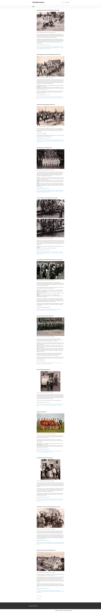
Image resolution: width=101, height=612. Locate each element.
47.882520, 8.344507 (46, 188)
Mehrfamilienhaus (55, 47)
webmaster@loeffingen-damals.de (33, 606)
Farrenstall (47, 591)
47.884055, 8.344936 (46, 497)
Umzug (40, 48)
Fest (60, 309)
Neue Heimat (60, 591)
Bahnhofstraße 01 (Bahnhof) (52, 46)
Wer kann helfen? (50, 309)
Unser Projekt (70, 610)
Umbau (57, 543)
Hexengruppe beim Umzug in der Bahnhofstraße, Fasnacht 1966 (48, 10)
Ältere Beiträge (39, 598)
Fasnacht (38, 47)
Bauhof (45, 591)
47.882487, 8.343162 (46, 94)
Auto (38, 543)
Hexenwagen (51, 47)
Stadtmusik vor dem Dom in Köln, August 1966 (45, 315)
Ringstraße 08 (57, 46)
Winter (58, 543)
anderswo (46, 309)
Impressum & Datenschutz (59, 610)
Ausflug (61, 362)
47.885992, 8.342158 (46, 540)
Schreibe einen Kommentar (45, 48)
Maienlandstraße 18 (57, 542)
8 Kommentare (47, 363)
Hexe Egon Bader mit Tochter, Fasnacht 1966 (45, 457)
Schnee (55, 543)
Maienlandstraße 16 (52, 542)
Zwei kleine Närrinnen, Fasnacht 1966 (43, 369)
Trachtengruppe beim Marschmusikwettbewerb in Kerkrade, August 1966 (49, 259)
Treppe (44, 363)
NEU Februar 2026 (59, 47)
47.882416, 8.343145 (46, 44)
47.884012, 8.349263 (46, 588)
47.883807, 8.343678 (46, 402)
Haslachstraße (47, 590)
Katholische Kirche (53, 591)
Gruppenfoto (44, 47)
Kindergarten (57, 591)
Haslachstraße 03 (55, 590)
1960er (42, 46)
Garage (46, 543)
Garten (50, 591)
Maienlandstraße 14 (47, 542)
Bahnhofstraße (47, 46)
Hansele (52, 543)
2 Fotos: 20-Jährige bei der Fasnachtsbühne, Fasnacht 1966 (47, 197)
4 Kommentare (39, 253)
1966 (44, 46)
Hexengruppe (47, 47)
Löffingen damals (38, 2)
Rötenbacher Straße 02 (57, 96)
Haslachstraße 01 (51, 590)
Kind (53, 543)
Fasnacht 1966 (40, 47)
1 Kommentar (62, 543)
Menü (68, 2)
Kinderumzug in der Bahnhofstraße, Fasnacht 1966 (46, 104)
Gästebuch (65, 610)
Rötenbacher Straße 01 (51, 96)
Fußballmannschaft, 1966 (41, 411)
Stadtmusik (41, 363)
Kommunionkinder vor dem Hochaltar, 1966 (44, 147)
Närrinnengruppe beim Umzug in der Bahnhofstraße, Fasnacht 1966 (49, 54)
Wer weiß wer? (40, 97)
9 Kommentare (60, 97)
